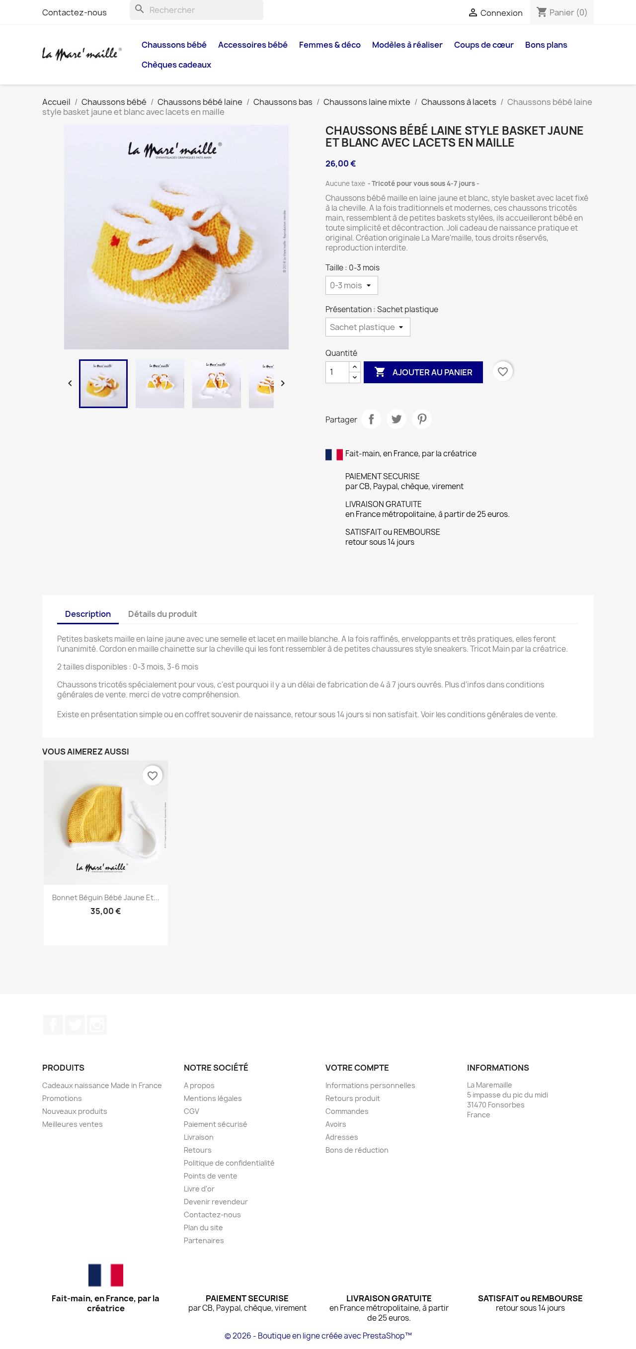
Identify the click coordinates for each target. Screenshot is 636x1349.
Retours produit (352, 1098)
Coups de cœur (484, 44)
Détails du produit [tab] (162, 613)
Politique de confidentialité (229, 1163)
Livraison (199, 1137)
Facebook (53, 1025)
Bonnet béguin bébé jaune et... (105, 897)
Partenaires (204, 1240)
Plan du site (203, 1227)
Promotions (62, 1098)
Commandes (347, 1111)
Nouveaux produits (74, 1111)
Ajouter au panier (423, 372)
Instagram (97, 1025)
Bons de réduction (357, 1150)
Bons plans (546, 44)
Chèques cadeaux (176, 64)
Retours (198, 1150)
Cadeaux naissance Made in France (102, 1085)
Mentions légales (213, 1098)
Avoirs (335, 1124)
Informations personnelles (370, 1085)
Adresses (341, 1137)
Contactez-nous (74, 12)
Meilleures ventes (72, 1124)
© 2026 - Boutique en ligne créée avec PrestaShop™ (318, 1336)
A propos (199, 1085)
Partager (371, 419)
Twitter (75, 1025)
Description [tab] (88, 613)
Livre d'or (199, 1188)
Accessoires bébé (253, 44)
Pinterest (422, 419)
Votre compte (357, 1067)
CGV (191, 1111)
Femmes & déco (330, 44)
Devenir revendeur (216, 1201)
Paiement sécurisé (215, 1124)
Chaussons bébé (174, 44)
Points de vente (211, 1175)
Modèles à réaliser (407, 44)
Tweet (396, 419)
